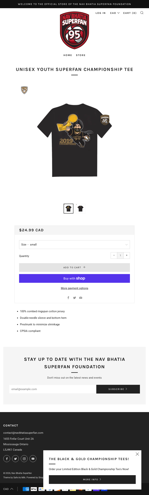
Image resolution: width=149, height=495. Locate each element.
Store (81, 55)
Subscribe (116, 389)
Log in (101, 13)
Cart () (130, 13)
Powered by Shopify (36, 477)
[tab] (68, 208)
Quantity (24, 256)
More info (90, 479)
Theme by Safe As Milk (14, 477)
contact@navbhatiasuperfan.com (23, 432)
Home (67, 55)
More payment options (74, 288)
